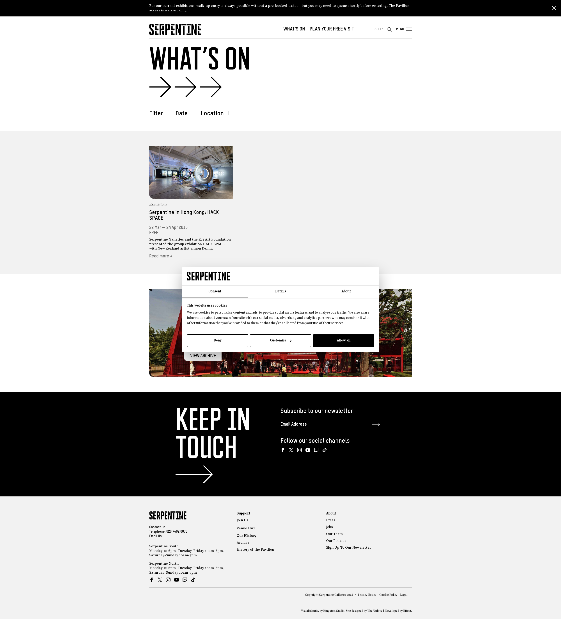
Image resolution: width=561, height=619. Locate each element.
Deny (217, 340)
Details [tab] (280, 291)
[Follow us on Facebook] (282, 450)
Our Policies (336, 541)
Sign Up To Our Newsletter (348, 547)
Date (182, 114)
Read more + (160, 256)
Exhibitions (158, 204)
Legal (403, 595)
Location (212, 114)
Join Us (242, 520)
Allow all (343, 340)
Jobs (329, 527)
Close (554, 8)
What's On (294, 29)
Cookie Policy (388, 595)
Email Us (155, 536)
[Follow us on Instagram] (299, 450)
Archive (243, 542)
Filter (156, 114)
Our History (246, 536)
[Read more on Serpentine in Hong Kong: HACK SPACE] (191, 172)
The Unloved (375, 611)
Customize (278, 340)
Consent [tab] (214, 291)
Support (243, 513)
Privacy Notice (367, 595)
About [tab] (346, 291)
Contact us (157, 527)
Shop (379, 29)
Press (330, 520)
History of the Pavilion (255, 549)
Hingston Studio (333, 611)
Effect (407, 611)
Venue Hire (246, 528)
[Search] (389, 29)
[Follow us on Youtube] (307, 450)
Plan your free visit (332, 29)
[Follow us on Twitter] (291, 450)
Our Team (334, 534)
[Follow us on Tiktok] (324, 450)
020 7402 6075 (176, 531)
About (331, 513)
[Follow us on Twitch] (316, 450)
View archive (203, 356)
